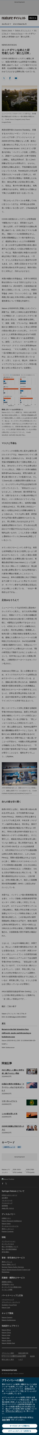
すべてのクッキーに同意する (20, 1426)
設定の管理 (6, 1420)
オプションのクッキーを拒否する (19, 1431)
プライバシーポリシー (14, 1411)
